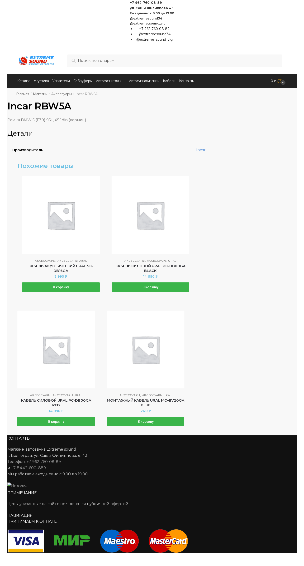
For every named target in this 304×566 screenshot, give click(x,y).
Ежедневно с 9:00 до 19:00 (152, 13)
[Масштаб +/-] (40, 557)
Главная (22, 94)
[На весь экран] (29, 557)
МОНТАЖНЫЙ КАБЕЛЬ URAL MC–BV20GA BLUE (145, 402)
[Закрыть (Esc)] (5, 557)
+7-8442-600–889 (28, 468)
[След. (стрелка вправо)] (17, 563)
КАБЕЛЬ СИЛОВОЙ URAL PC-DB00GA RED (56, 402)
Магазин (40, 94)
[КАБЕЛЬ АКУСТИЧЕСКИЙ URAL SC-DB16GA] (61, 215)
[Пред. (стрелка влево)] (5, 563)
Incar (200, 150)
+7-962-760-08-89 (146, 2)
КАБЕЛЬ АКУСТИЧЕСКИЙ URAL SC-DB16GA (60, 268)
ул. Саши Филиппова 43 (152, 8)
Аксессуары (61, 94)
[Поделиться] (17, 557)
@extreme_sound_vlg (148, 23)
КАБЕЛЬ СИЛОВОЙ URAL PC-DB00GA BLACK (150, 268)
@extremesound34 (146, 18)
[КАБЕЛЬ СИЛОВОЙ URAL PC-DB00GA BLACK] (150, 215)
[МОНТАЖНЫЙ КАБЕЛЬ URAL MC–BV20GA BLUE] (146, 350)
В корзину (61, 287)
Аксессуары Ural (72, 260)
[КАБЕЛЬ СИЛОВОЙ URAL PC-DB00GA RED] (56, 350)
